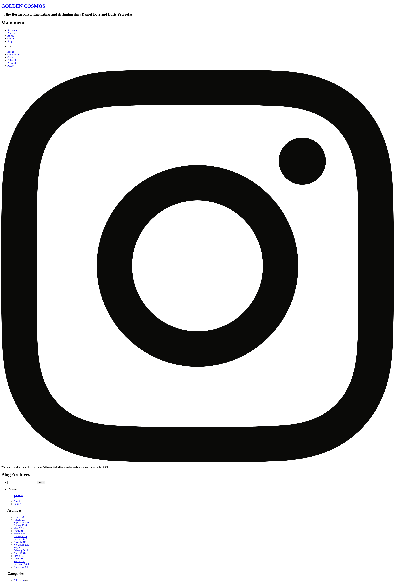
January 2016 (20, 525)
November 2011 (21, 567)
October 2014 (20, 539)
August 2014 (20, 542)
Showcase (12, 30)
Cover (10, 57)
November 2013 (21, 544)
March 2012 (19, 561)
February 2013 (21, 550)
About (10, 35)
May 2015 (19, 528)
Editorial (11, 60)
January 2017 (20, 519)
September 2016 (21, 522)
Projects (11, 33)
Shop (9, 41)
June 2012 (19, 556)
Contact (11, 38)
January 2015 (20, 536)
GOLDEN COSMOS (23, 6)
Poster (10, 65)
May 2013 (19, 547)
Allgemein (19, 580)
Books (10, 51)
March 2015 (19, 533)
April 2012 (19, 558)
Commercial (13, 54)
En (8, 46)
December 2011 (21, 564)
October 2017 (20, 517)
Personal (11, 63)
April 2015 (19, 531)
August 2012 (20, 553)
